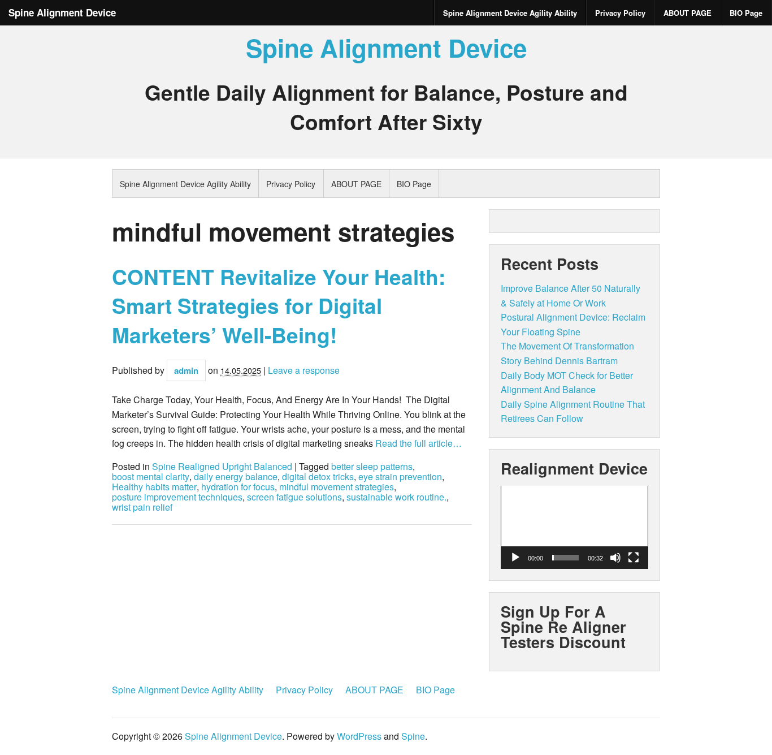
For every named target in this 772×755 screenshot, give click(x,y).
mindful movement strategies (336, 486)
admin (186, 370)
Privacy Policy (620, 12)
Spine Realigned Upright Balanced (222, 466)
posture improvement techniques (177, 497)
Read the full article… (417, 443)
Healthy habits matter (154, 486)
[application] (574, 527)
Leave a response (304, 370)
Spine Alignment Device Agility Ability (510, 12)
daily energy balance (235, 476)
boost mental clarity (150, 476)
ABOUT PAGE (687, 12)
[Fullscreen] (633, 557)
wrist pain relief (142, 507)
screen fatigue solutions (294, 497)
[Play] (515, 557)
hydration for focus (238, 486)
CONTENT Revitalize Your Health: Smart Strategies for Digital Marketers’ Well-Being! (278, 305)
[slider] (565, 557)
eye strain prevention (400, 476)
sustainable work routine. (396, 497)
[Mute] (615, 557)
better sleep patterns (372, 466)
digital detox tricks (318, 476)
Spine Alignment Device (62, 12)
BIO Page (746, 12)
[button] (574, 527)
